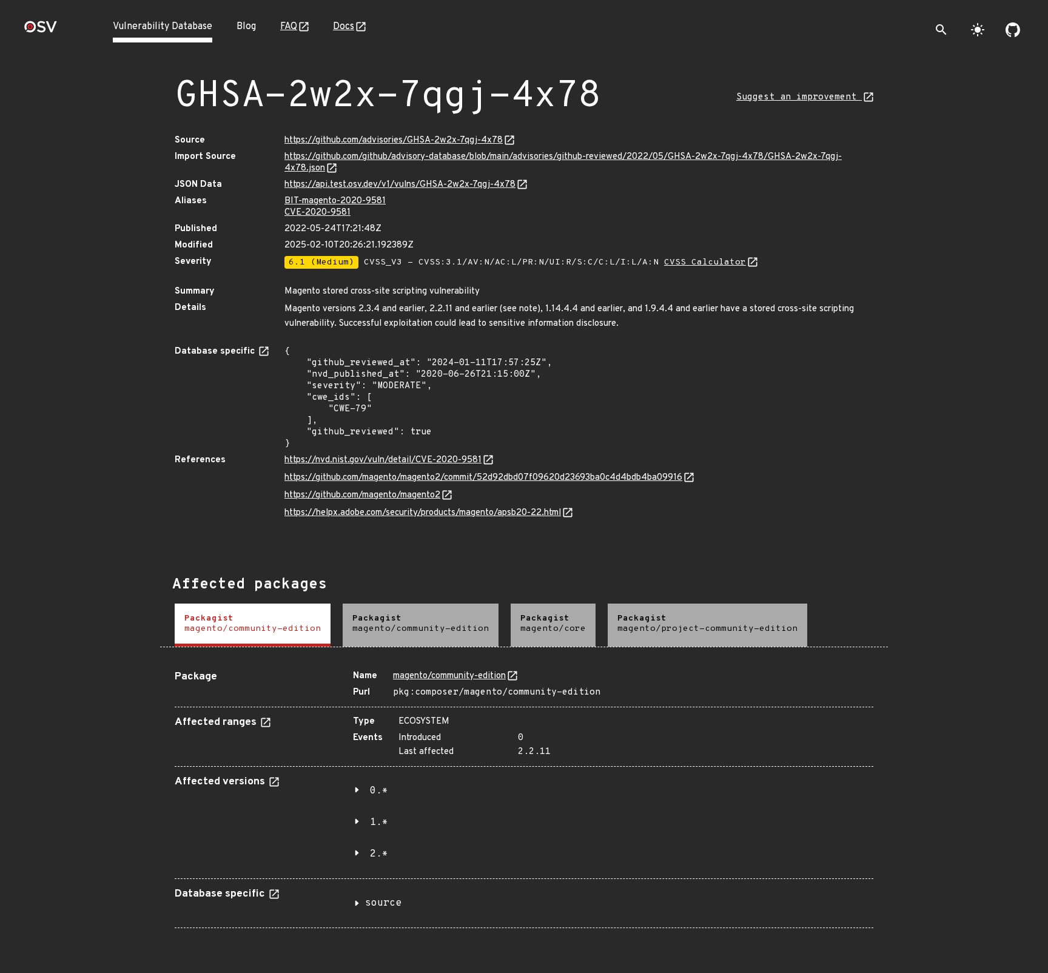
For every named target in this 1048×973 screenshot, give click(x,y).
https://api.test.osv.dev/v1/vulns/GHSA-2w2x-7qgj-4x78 (400, 184)
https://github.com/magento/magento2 (362, 495)
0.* (379, 791)
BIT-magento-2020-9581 (335, 201)
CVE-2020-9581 (317, 212)
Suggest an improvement (799, 97)
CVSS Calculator (705, 262)
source (383, 903)
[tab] (253, 625)
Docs (343, 27)
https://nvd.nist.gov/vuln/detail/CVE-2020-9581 (383, 460)
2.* (379, 854)
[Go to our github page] (1013, 29)
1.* (379, 822)
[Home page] (40, 30)
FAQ (288, 27)
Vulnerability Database (162, 27)
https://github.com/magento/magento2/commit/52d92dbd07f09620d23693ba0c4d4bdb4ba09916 (483, 477)
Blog (246, 27)
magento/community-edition (449, 676)
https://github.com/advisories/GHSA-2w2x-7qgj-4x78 (393, 140)
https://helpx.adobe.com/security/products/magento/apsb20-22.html (422, 513)
